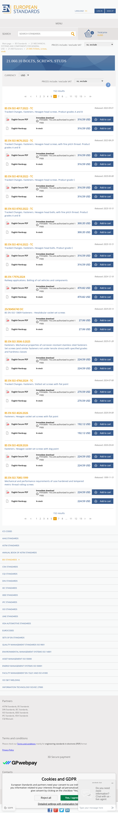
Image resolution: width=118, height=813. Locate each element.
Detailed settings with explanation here (59, 804)
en (86, 11)
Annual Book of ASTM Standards (19, 552)
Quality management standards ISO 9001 (23, 644)
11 (71, 96)
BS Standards (23, 706)
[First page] (26, 96)
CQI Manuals (7, 718)
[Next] (86, 96)
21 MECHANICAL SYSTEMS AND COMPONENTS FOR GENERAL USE (23, 46)
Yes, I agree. (72, 798)
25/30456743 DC (35, 310)
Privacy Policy (8, 750)
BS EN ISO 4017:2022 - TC (44, 110)
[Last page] (91, 96)
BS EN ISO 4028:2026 (32, 447)
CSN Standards (10, 566)
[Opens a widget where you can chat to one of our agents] (97, 795)
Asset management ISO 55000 (17, 658)
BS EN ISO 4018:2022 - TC (40, 178)
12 (76, 96)
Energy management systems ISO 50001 (22, 666)
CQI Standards (9, 573)
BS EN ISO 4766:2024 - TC (36, 382)
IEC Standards (9, 588)
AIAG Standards (10, 538)
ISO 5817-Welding (11, 680)
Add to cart (105, 119)
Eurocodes (8, 630)
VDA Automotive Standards (16, 623)
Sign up (110, 11)
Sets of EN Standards (13, 637)
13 (81, 96)
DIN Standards (10, 580)
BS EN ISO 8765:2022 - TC (46, 212)
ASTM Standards (10, 545)
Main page (6, 43)
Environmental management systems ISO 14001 (26, 651)
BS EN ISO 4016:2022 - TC (39, 246)
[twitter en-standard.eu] (61, 811)
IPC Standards (9, 602)
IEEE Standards (10, 595)
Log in (99, 11)
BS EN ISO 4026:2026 (31, 414)
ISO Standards (9, 609)
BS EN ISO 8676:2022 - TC (47, 144)
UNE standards (10, 616)
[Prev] (32, 96)
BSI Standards (21, 43)
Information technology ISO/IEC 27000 (22, 687)
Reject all (46, 798)
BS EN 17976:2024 (36, 278)
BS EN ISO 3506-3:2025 (46, 346)
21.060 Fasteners (15, 48)
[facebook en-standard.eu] (50, 811)
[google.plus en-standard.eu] (55, 811)
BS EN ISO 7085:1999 (44, 481)
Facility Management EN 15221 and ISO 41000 (25, 673)
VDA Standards (21, 715)
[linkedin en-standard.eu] (67, 811)
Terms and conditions (26, 743)
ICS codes (7, 531)
